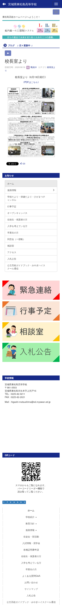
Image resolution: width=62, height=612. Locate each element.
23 (23, 163)
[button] (6, 29)
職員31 (33, 67)
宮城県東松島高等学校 (22, 4)
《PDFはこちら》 (31, 82)
